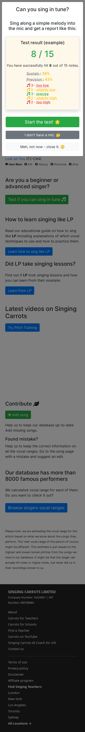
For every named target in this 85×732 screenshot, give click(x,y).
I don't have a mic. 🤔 (42, 135)
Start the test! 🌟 (42, 122)
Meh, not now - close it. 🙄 (42, 147)
